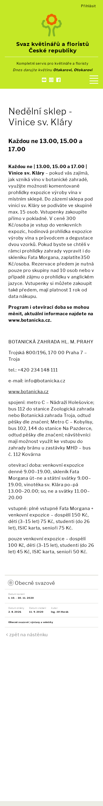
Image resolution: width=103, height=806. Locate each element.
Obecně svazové (35, 583)
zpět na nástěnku (28, 634)
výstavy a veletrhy (41, 622)
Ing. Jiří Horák (60, 612)
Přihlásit (88, 6)
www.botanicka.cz (28, 391)
